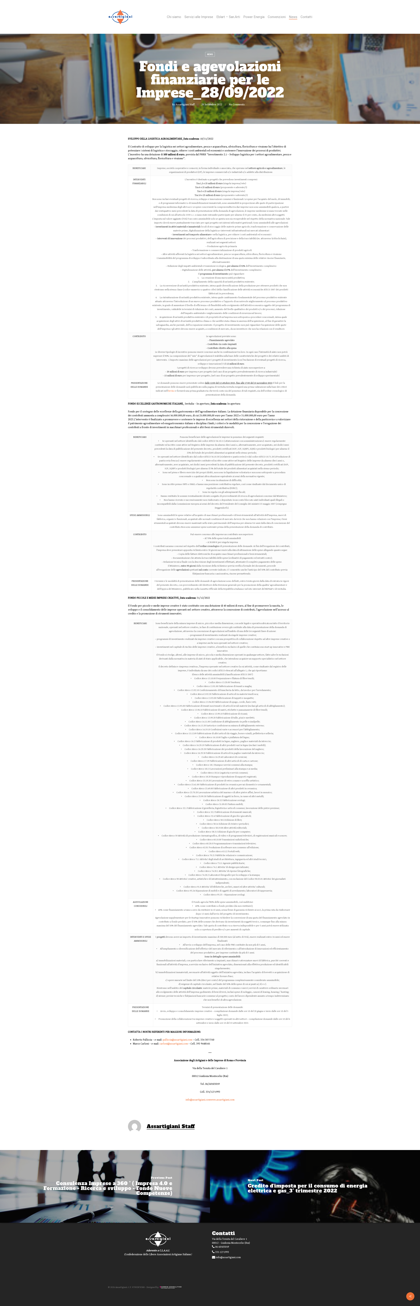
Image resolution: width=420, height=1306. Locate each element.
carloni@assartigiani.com (174, 1043)
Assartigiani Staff (185, 104)
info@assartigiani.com (198, 1099)
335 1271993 (222, 1252)
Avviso (171, 391)
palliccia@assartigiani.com (177, 1039)
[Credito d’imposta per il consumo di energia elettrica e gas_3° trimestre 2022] (315, 1186)
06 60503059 (222, 1246)
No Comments (237, 104)
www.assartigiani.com (222, 1099)
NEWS (210, 54)
